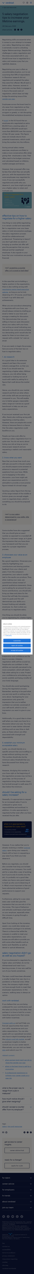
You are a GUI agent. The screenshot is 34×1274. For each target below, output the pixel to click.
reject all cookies (17, 645)
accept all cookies (17, 650)
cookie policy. (8, 635)
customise (17, 640)
